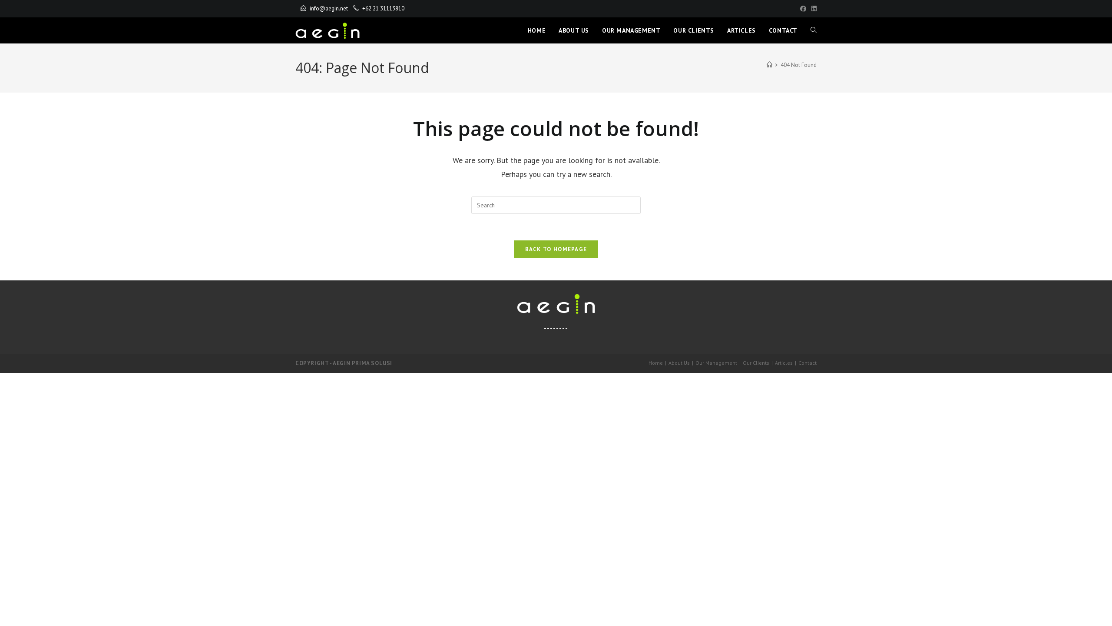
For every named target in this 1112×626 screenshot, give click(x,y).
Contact (807, 363)
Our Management (716, 363)
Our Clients (756, 363)
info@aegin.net (329, 8)
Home (656, 363)
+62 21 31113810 (383, 8)
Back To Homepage (556, 249)
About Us (679, 363)
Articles (784, 363)
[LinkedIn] (813, 8)
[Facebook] (803, 8)
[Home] (769, 65)
